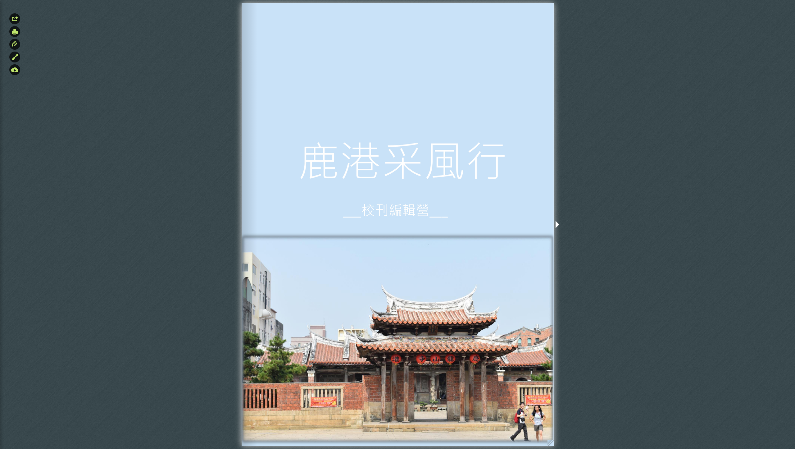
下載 (14, 69)
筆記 (14, 44)
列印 (14, 31)
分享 (14, 18)
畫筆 (14, 57)
